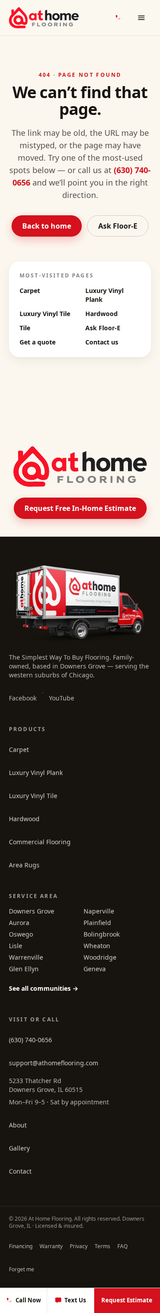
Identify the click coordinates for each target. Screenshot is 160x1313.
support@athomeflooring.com (53, 1063)
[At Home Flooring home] (44, 17)
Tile (25, 328)
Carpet (30, 290)
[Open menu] (141, 18)
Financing (20, 1246)
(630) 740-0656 (30, 1040)
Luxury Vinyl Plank (36, 772)
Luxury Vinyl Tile (45, 313)
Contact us (101, 342)
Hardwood (101, 313)
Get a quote (38, 342)
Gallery (19, 1148)
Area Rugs (24, 865)
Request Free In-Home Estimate (80, 508)
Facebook (22, 698)
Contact (20, 1171)
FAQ (122, 1246)
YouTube (61, 698)
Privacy (79, 1246)
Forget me (21, 1269)
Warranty (51, 1246)
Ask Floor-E (117, 226)
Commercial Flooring (40, 842)
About (18, 1125)
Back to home (46, 226)
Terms (102, 1246)
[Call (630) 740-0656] (118, 18)
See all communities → (43, 988)
